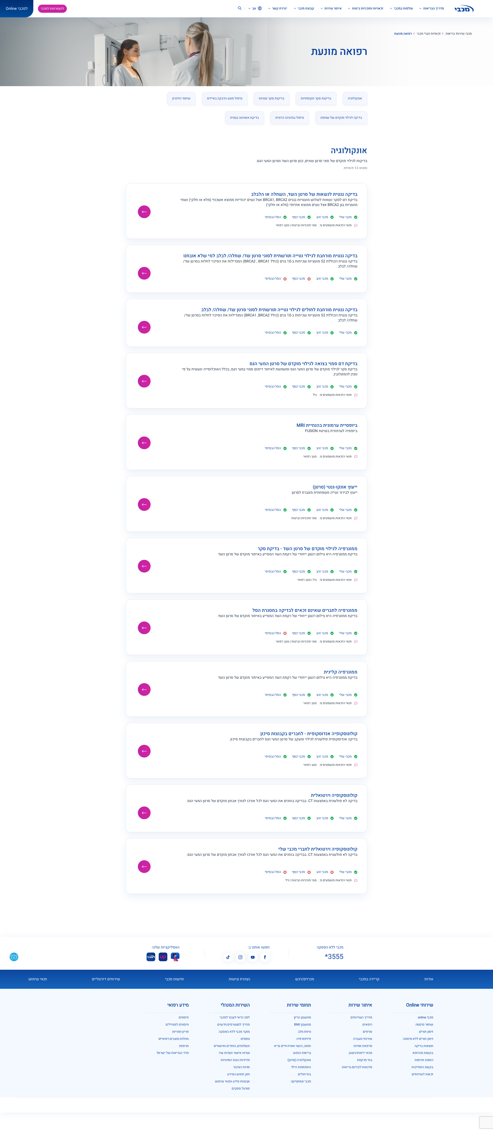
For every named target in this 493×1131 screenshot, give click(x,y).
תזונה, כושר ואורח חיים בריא (292, 1046)
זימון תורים (426, 1031)
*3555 (334, 957)
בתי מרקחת (364, 1060)
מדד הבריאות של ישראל (173, 1052)
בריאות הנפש (302, 1052)
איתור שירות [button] (333, 8)
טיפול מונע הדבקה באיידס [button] (224, 98)
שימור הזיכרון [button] (181, 98)
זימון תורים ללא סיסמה (418, 1038)
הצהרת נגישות (239, 979)
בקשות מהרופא (423, 1052)
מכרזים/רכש (304, 979)
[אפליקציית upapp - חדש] (163, 956)
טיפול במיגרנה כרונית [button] (289, 117)
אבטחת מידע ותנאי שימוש (232, 1081)
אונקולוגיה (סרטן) (299, 1060)
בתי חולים (304, 1074)
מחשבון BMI (302, 1024)
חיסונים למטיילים (177, 1024)
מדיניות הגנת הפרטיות (235, 1060)
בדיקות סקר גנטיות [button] (271, 98)
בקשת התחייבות (422, 1067)
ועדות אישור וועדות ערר (234, 1052)
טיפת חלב (304, 1031)
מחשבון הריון (302, 1017)
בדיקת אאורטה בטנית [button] (244, 117)
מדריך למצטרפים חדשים (233, 1024)
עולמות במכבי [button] (403, 8)
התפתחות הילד (301, 1067)
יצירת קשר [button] (279, 8)
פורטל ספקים (241, 1088)
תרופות (184, 1046)
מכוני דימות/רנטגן (360, 1052)
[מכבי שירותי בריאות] (464, 9)
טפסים (245, 1038)
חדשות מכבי (174, 979)
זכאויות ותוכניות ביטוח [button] (367, 8)
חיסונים (184, 1017)
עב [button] (254, 8)
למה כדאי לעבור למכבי (235, 1017)
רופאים (367, 1024)
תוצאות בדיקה (423, 1046)
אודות (428, 979)
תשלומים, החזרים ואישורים (232, 1046)
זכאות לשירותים (422, 1074)
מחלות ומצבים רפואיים (173, 1038)
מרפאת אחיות (363, 1046)
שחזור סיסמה (424, 1024)
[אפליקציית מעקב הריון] (175, 956)
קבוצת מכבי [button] (305, 8)
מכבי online (425, 1017)
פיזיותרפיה (303, 1038)
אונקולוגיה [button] (355, 98)
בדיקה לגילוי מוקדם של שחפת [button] (341, 117)
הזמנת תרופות (424, 1060)
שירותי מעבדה (362, 1038)
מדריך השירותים (361, 1017)
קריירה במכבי (369, 979)
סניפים (367, 1031)
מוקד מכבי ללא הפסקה (234, 1031)
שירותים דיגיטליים (106, 979)
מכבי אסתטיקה (301, 1081)
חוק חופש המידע (238, 1074)
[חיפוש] (239, 8)
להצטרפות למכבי (52, 8)
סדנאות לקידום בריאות (357, 1067)
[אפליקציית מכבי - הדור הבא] (151, 956)
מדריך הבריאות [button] (433, 8)
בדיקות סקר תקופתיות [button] (316, 98)
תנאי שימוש (38, 979)
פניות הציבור (241, 1067)
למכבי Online (17, 8)
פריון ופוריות (180, 1031)
